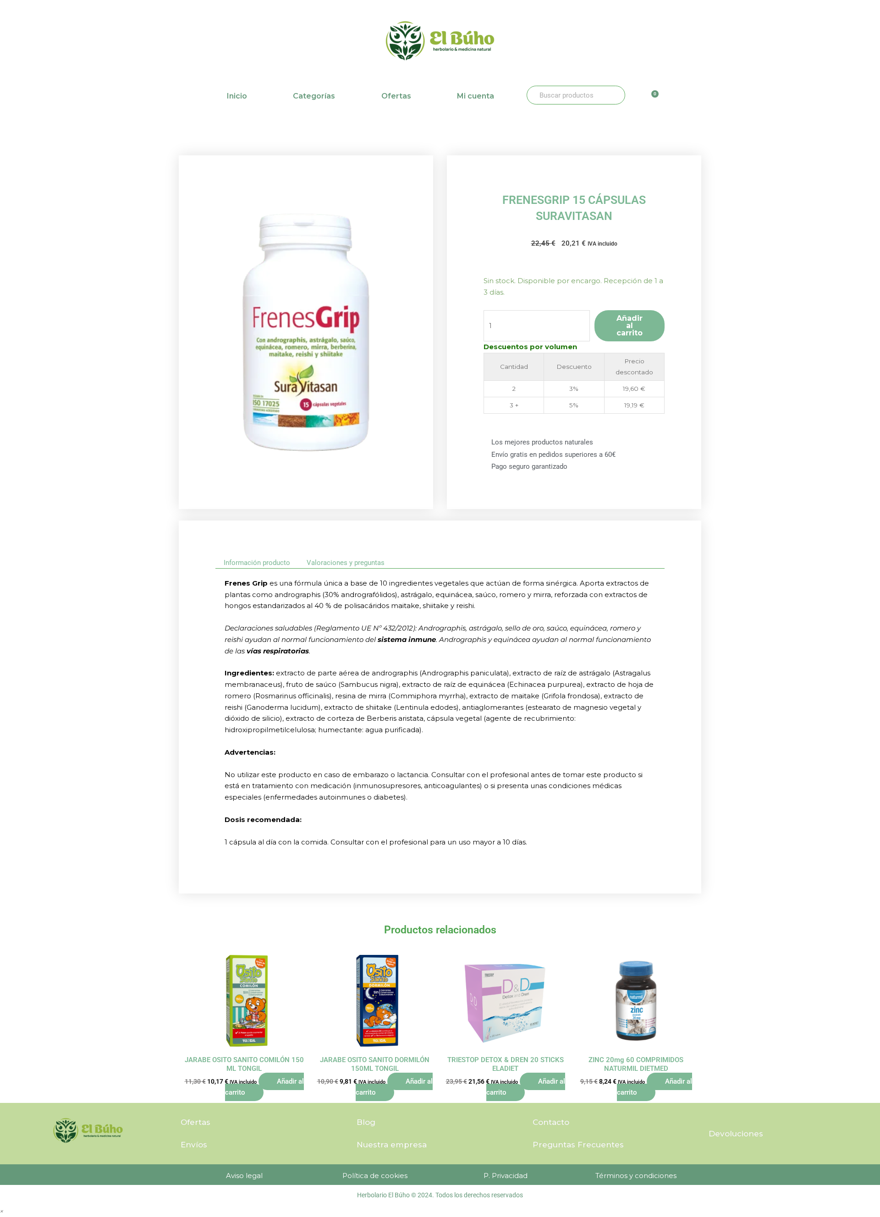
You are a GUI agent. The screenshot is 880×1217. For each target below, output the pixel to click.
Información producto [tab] (257, 563)
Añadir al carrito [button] (264, 1087)
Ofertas (396, 96)
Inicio (237, 96)
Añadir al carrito (629, 325)
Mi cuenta (475, 96)
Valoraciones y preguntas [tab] (346, 563)
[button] (2, 1210)
